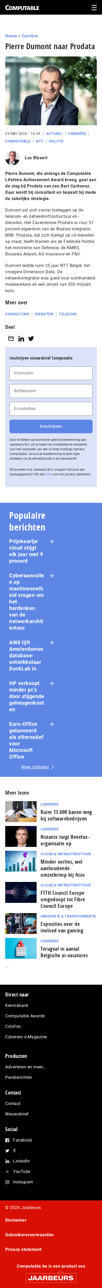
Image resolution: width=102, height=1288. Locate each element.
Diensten (44, 314)
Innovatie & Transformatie (68, 916)
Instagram (23, 1181)
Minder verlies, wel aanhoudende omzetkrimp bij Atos (63, 868)
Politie (56, 141)
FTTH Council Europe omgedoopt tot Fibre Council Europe (63, 899)
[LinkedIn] (21, 338)
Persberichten (18, 1077)
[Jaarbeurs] (51, 1275)
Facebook (22, 1140)
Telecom (68, 314)
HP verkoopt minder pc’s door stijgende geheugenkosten (26, 696)
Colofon (13, 1026)
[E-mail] (11, 338)
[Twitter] (31, 338)
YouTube (21, 1171)
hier (48, 474)
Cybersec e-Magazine (26, 1036)
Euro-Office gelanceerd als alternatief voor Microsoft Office (26, 740)
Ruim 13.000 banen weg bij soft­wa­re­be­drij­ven (66, 815)
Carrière (30, 35)
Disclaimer (15, 1220)
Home (11, 35)
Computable (17, 141)
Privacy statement (23, 1249)
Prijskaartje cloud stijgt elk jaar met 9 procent (26, 551)
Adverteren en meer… (25, 1066)
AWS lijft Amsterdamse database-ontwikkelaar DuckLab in (26, 655)
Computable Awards (25, 1015)
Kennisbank (16, 1005)
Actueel (54, 134)
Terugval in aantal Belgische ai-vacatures (64, 952)
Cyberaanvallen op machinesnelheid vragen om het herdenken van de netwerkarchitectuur (26, 601)
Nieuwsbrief (17, 1114)
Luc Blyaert (36, 157)
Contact (13, 1103)
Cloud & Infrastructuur (66, 854)
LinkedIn (21, 1161)
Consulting (17, 314)
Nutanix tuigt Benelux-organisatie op (65, 840)
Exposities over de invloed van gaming (62, 927)
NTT (40, 141)
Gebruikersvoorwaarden (29, 1234)
